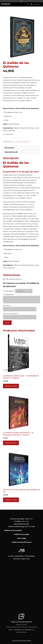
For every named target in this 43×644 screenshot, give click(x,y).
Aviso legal (21, 538)
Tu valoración (8, 294)
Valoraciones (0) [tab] (11, 152)
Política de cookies (21, 534)
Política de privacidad (13, 530)
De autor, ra (13, 141)
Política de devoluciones (21, 542)
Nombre (7, 306)
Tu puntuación (9, 291)
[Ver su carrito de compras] (31, 4)
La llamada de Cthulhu (23, 141)
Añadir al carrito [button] (11, 386)
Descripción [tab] (9, 148)
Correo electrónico (10, 314)
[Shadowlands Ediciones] (5, 4)
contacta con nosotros (22, 617)
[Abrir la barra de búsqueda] (28, 4)
